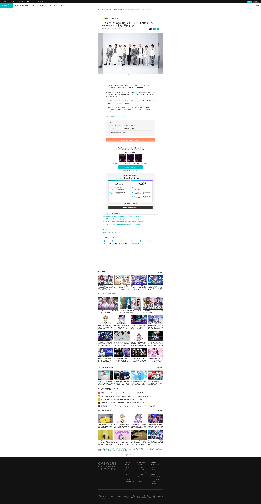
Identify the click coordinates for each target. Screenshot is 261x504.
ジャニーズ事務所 (146, 241)
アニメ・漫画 (141, 469)
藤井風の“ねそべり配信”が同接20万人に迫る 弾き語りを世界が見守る (123, 216)
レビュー (127, 476)
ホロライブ (108, 243)
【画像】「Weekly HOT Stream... (129, 140)
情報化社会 (140, 467)
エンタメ (103, 9)
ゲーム (139, 476)
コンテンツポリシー (130, 448)
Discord (108, 469)
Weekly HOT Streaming (118, 9)
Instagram (112, 469)
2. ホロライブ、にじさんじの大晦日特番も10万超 (122, 129)
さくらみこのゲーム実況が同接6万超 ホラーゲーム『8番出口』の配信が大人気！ (126, 221)
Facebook (101, 469)
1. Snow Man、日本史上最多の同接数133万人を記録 (122, 125)
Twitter (98, 469)
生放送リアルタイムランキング (117, 116)
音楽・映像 (140, 474)
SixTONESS (125, 241)
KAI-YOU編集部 (117, 448)
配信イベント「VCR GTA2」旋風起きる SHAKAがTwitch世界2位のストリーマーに (127, 219)
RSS (115, 469)
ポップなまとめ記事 (129, 481)
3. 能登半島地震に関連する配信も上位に (119, 132)
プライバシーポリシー (155, 476)
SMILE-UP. (135, 241)
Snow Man (115, 241)
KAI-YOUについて (154, 464)
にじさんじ (136, 243)
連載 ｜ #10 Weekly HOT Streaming (111, 20)
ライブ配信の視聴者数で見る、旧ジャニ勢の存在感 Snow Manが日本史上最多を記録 (128, 24)
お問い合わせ (153, 467)
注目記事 (127, 467)
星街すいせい (118, 243)
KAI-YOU (99, 9)
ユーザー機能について (155, 472)
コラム (111, 9)
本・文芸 (140, 464)
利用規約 (152, 474)
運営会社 (152, 481)
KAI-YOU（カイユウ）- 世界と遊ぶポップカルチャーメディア (6, 5)
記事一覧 (127, 464)
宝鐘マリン (127, 243)
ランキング (127, 469)
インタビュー (128, 479)
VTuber (107, 9)
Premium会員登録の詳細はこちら (130, 207)
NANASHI (104, 29)
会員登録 (250, 1)
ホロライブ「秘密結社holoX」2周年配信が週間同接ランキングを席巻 (123, 224)
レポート (127, 474)
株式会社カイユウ (106, 448)
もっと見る (60, 5)
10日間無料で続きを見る (130, 167)
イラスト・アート (142, 472)
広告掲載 (152, 469)
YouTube (105, 469)
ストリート (140, 479)
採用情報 (152, 484)
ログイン (256, 1)
